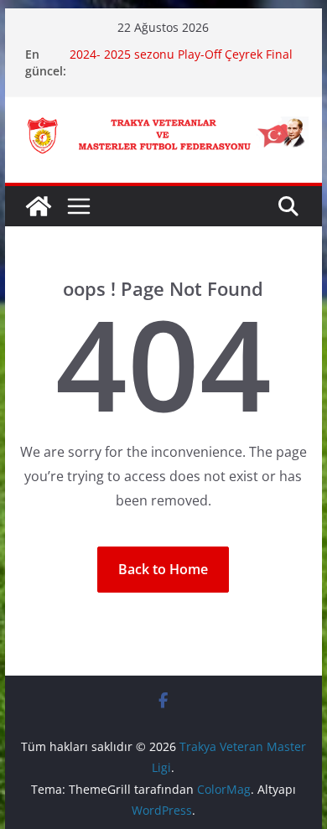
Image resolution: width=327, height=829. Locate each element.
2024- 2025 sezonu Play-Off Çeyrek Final (181, 54)
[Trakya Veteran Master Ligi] (38, 206)
